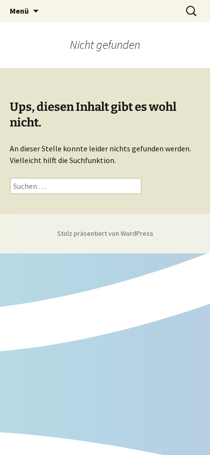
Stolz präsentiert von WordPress (105, 233)
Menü (19, 11)
